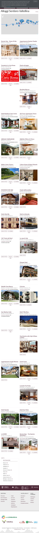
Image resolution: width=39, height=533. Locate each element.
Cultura (22, 499)
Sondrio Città (5, 475)
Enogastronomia (24, 503)
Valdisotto (5, 464)
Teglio (4, 473)
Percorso (3, 495)
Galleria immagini (13, 504)
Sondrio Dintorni (6, 477)
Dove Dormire (4, 497)
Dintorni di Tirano (6, 469)
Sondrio (32, 498)
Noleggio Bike (4, 499)
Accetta (35, 1)
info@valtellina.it (17, 529)
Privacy (23, 529)
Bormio (4, 462)
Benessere (23, 501)
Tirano (4, 471)
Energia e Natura (23, 496)
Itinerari (3, 501)
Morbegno (33, 496)
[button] (20, 23)
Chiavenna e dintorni (7, 480)
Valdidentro (5, 466)
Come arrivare (13, 496)
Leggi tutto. (9, 6)
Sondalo (4, 468)
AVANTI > (3, 457)
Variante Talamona (13, 500)
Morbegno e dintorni (7, 478)
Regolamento (14, 506)
